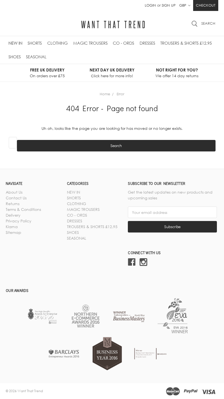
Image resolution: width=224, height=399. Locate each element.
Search (208, 23)
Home (105, 94)
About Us (14, 192)
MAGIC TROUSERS (90, 43)
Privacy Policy (18, 221)
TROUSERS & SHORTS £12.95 (186, 43)
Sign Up (169, 5)
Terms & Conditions (23, 209)
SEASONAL (36, 56)
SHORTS (35, 43)
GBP (183, 5)
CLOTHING (57, 43)
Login (150, 5)
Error (120, 94)
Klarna (12, 226)
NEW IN (15, 43)
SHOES (14, 56)
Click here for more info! (112, 76)
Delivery (13, 215)
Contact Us (16, 198)
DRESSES (147, 43)
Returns (12, 203)
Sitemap (13, 232)
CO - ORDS (123, 43)
